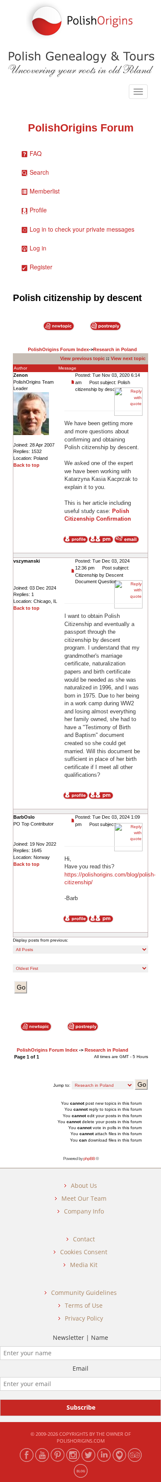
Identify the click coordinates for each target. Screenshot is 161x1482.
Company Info (84, 1211)
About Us (84, 1185)
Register (41, 266)
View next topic (128, 358)
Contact (84, 1239)
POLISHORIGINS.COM (81, 1440)
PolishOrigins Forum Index (58, 349)
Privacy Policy (84, 1318)
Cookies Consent (83, 1252)
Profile (38, 210)
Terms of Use (84, 1305)
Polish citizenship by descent (77, 297)
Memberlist (45, 191)
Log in (38, 248)
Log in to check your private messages (82, 229)
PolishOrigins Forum (81, 128)
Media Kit (83, 1265)
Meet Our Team (83, 1198)
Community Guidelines (84, 1292)
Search (39, 172)
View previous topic (82, 358)
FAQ (36, 153)
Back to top (26, 465)
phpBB (89, 1158)
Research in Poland (115, 349)
